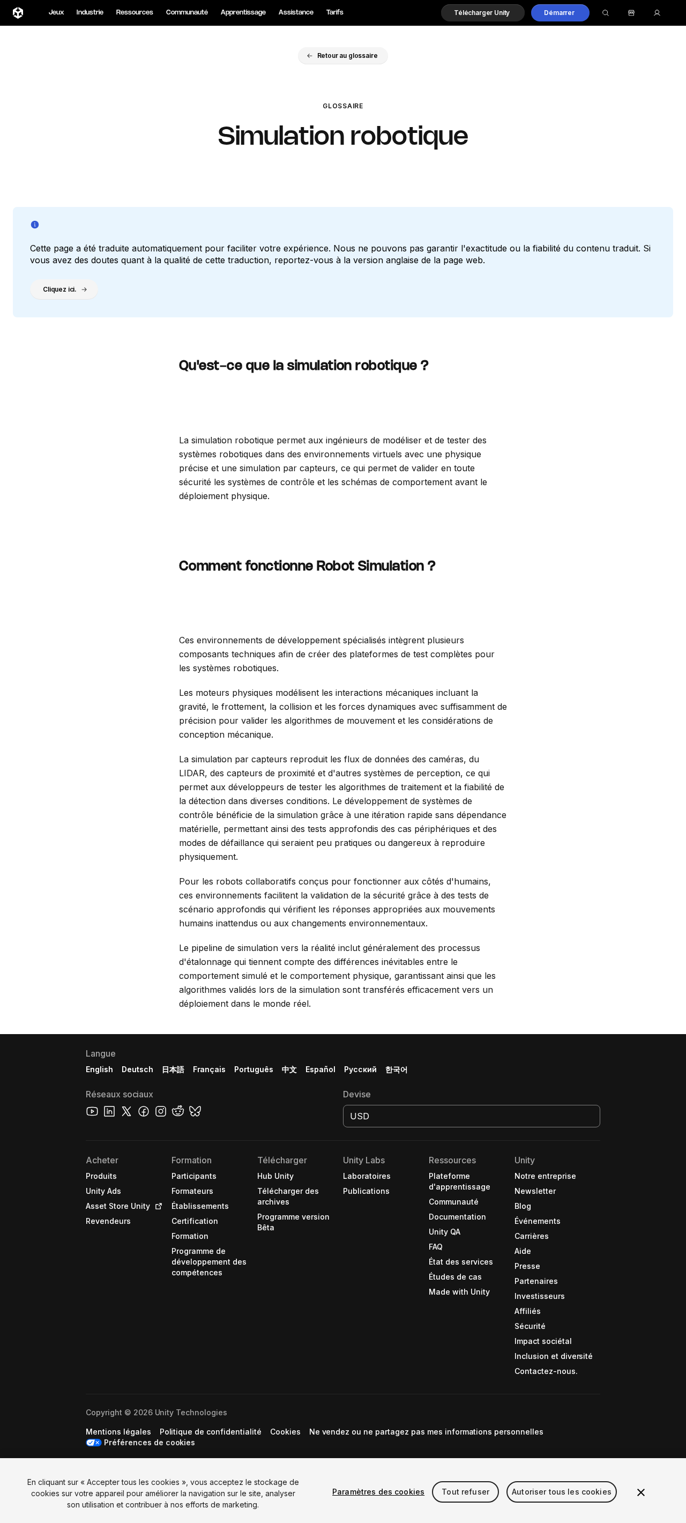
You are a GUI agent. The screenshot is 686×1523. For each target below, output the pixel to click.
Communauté (187, 13)
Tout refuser (465, 1491)
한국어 (396, 1069)
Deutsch (137, 1069)
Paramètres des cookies (378, 1491)
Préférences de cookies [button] (149, 1442)
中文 (289, 1069)
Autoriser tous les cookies (562, 1491)
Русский (360, 1069)
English (99, 1069)
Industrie (90, 13)
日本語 (173, 1069)
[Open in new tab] (156, 1206)
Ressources (134, 13)
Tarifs (335, 13)
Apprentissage (243, 13)
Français (209, 1069)
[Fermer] (641, 1492)
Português (253, 1069)
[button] (483, 12)
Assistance (296, 13)
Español (320, 1069)
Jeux (56, 13)
